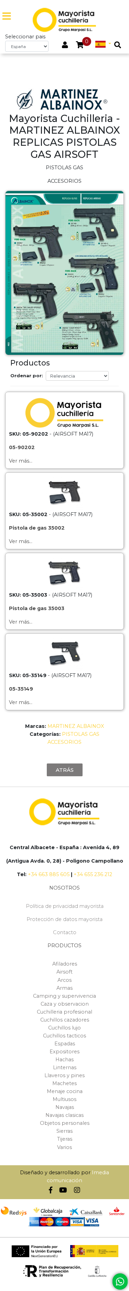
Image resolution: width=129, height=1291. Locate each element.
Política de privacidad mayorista (65, 906)
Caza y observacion (65, 1004)
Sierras (64, 1131)
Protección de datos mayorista (64, 919)
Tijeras (64, 1139)
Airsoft (64, 972)
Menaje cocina (65, 1091)
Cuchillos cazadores (64, 1020)
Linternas (64, 1067)
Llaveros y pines (64, 1075)
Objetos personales (64, 1123)
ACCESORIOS (64, 742)
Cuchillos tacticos (64, 1036)
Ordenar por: (26, 375)
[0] (80, 45)
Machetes (64, 1083)
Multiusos (64, 1099)
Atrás (65, 770)
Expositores (64, 1051)
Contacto (64, 932)
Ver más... (20, 461)
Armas (64, 988)
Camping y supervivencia (64, 996)
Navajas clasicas (64, 1115)
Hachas (64, 1059)
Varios (64, 1147)
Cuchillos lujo (64, 1028)
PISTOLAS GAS (80, 734)
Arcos (64, 980)
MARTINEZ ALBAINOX (75, 726)
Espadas (64, 1044)
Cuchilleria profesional (64, 1012)
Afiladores (64, 964)
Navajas (64, 1107)
